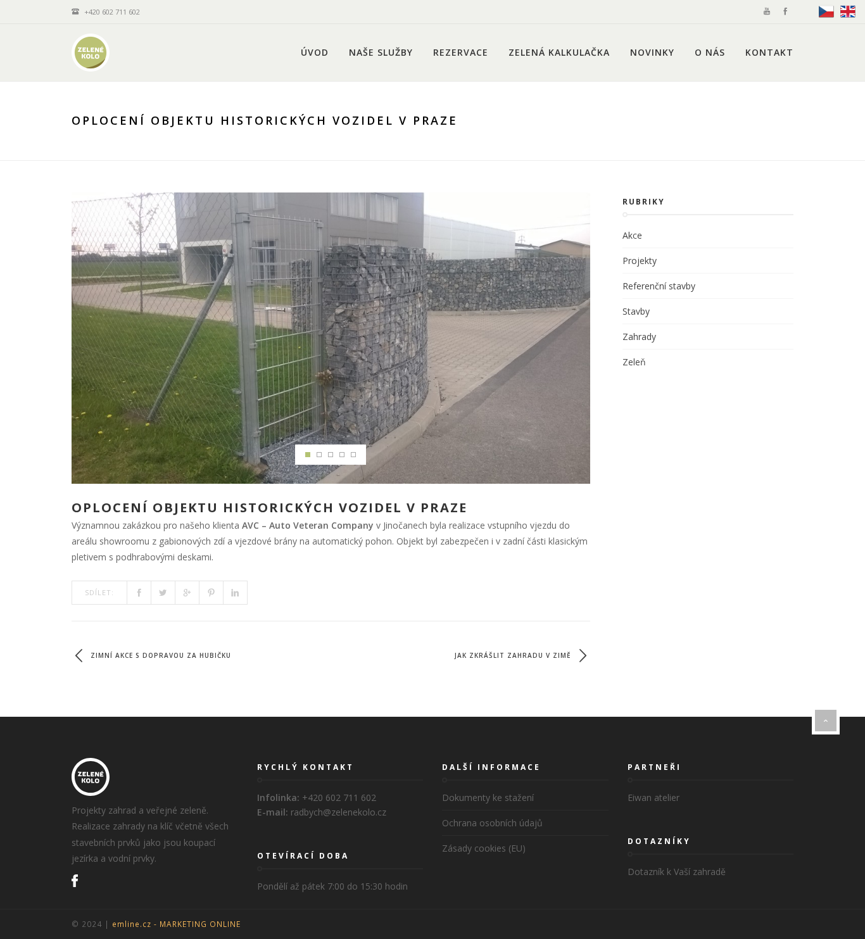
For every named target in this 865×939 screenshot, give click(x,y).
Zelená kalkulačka (559, 52)
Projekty (639, 261)
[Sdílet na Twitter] (163, 593)
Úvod (315, 52)
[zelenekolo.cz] (91, 53)
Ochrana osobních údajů (492, 823)
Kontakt (769, 52)
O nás (710, 52)
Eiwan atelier (653, 797)
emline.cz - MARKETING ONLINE (176, 924)
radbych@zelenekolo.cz (338, 812)
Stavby (636, 311)
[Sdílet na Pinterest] (211, 593)
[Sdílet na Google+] (187, 593)
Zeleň (634, 362)
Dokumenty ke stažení (488, 797)
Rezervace (460, 52)
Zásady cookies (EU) (484, 848)
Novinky (652, 52)
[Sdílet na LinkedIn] (236, 593)
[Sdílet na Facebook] (139, 593)
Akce (632, 235)
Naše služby (381, 52)
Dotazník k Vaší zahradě (677, 872)
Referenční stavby (658, 286)
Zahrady (639, 337)
